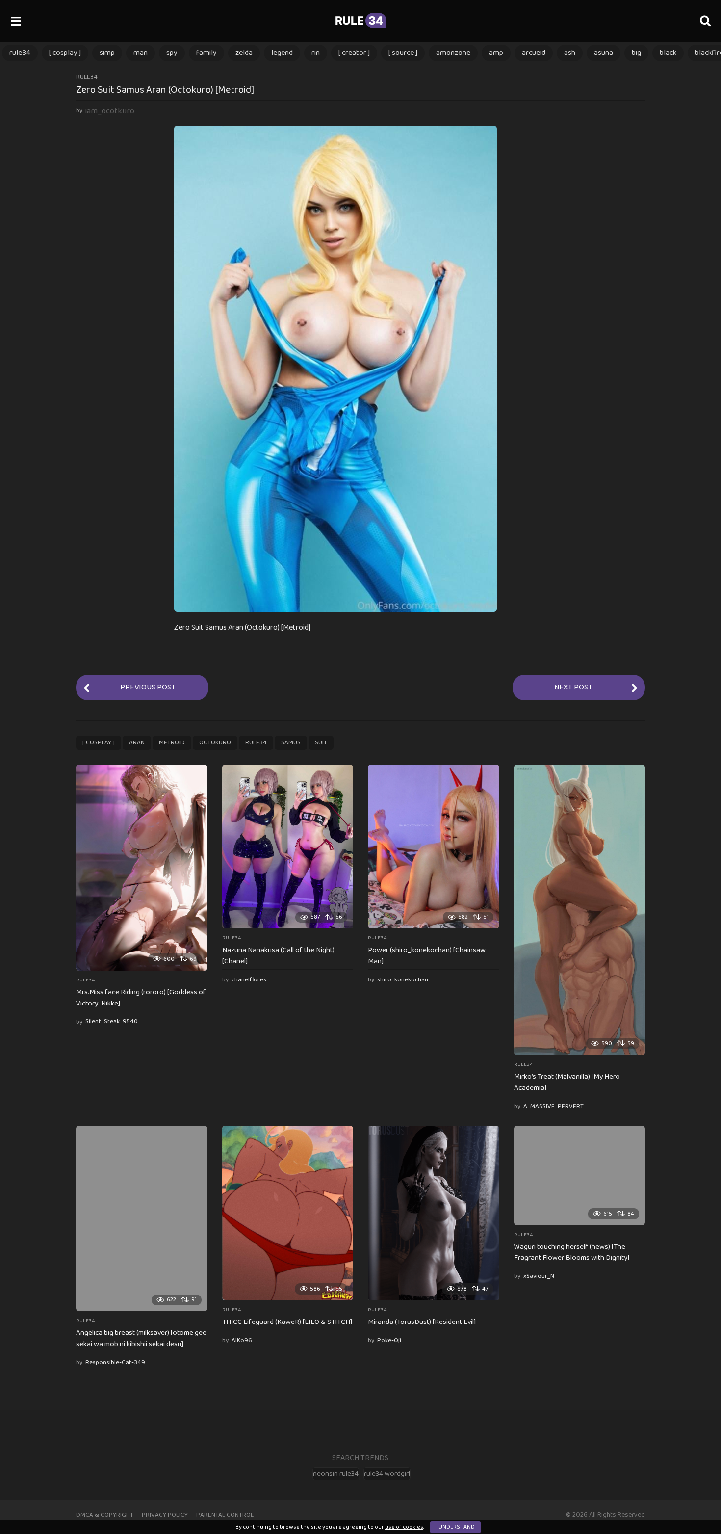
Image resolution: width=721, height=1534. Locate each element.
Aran (137, 743)
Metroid (172, 743)
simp (107, 53)
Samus (291, 743)
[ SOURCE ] (402, 53)
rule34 (19, 53)
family (206, 53)
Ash (569, 53)
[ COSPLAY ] (65, 53)
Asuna (603, 53)
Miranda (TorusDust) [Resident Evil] (422, 1322)
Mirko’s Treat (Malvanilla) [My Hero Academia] (567, 1082)
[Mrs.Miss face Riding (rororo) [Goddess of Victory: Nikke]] (141, 868)
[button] (15, 20)
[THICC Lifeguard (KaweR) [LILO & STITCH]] (288, 1213)
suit (321, 743)
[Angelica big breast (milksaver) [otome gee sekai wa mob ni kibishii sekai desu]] (141, 1218)
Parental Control (225, 1515)
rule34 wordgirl (387, 1474)
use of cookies (404, 1527)
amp (496, 53)
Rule (359, 20)
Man (140, 53)
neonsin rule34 (336, 1474)
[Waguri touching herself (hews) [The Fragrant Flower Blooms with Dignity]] (579, 1175)
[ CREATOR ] (354, 53)
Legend (282, 53)
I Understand (455, 1527)
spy (172, 53)
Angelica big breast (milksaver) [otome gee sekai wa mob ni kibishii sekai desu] (141, 1338)
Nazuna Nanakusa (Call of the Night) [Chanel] (278, 955)
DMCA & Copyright (104, 1515)
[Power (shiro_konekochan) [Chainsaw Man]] (433, 846)
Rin (315, 53)
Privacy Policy (165, 1515)
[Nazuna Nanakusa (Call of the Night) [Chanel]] (288, 846)
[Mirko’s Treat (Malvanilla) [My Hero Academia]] (579, 910)
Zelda (244, 53)
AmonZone (453, 53)
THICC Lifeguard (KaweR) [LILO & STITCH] (287, 1322)
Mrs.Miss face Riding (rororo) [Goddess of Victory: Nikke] (141, 997)
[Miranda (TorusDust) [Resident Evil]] (433, 1213)
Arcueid (533, 53)
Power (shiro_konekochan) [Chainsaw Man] (427, 955)
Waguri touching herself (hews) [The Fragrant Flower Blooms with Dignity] (571, 1252)
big (636, 53)
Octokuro (215, 743)
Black (668, 53)
